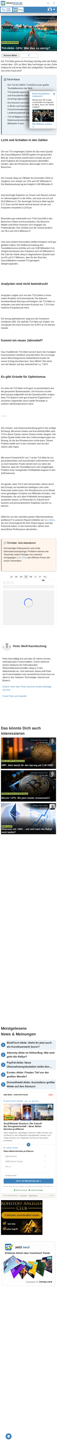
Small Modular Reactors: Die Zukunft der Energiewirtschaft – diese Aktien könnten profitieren (23, 1126)
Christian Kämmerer (39, 740)
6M (31, 577)
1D (11, 577)
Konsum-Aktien (10, 55)
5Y (40, 577)
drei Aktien (49, 520)
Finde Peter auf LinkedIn (14, 696)
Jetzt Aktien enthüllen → (28, 1181)
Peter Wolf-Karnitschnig (45, 18)
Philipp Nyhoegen (40, 805)
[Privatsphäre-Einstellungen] (9, 1436)
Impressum (23, 1195)
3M (26, 577)
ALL (45, 577)
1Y (35, 577)
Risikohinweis (33, 1195)
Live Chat (21, 557)
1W (16, 577)
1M (21, 577)
